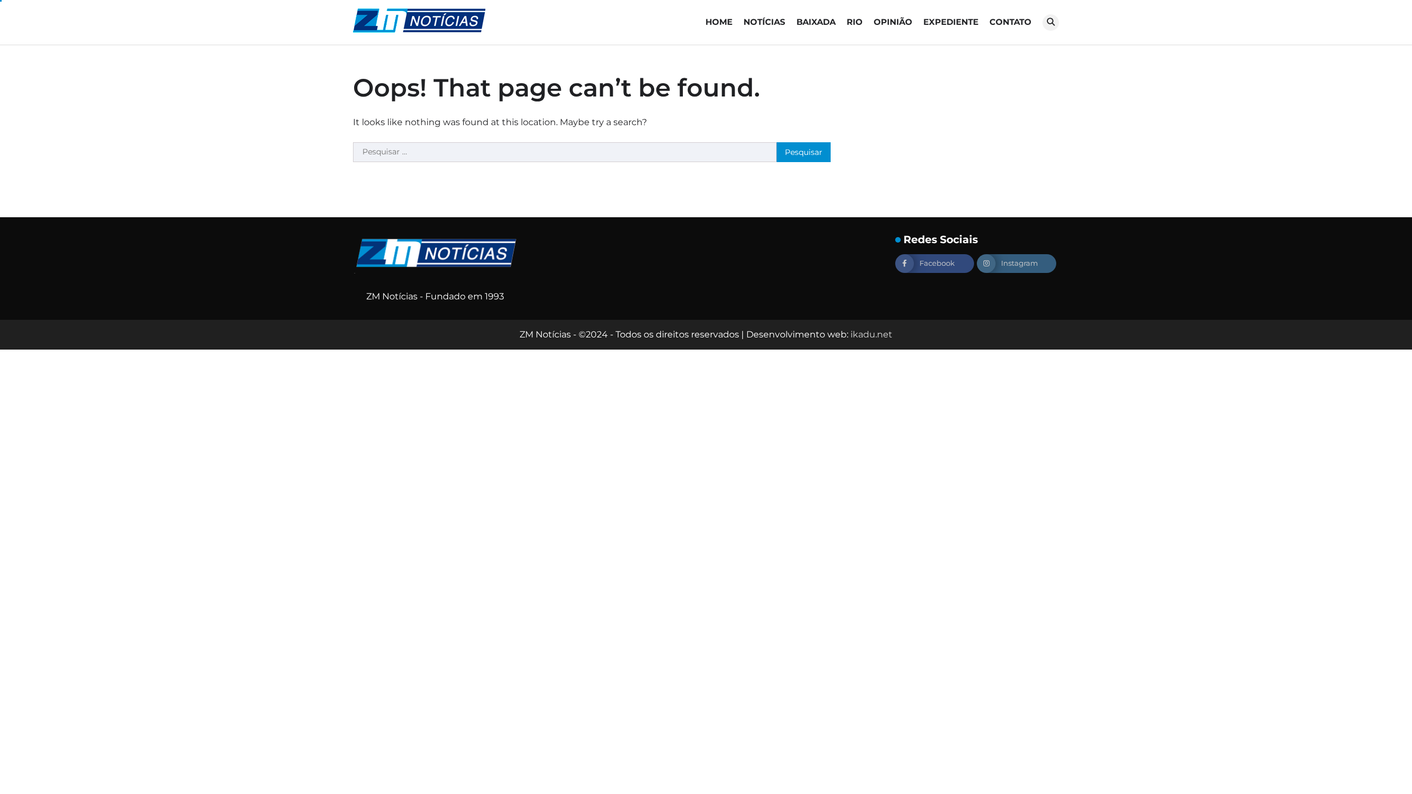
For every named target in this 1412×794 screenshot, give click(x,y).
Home (718, 22)
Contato (1010, 22)
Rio (855, 22)
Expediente (950, 22)
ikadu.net (871, 334)
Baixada (816, 22)
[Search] (1050, 22)
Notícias (764, 22)
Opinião (893, 22)
